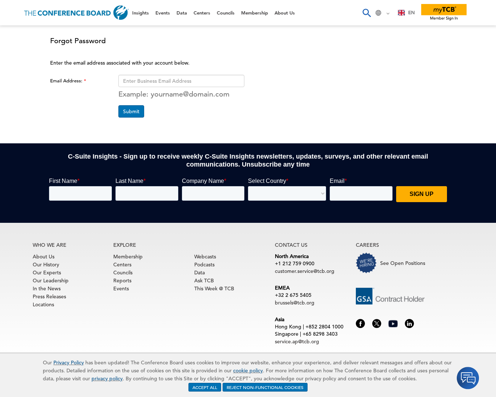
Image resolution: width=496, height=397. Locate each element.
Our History (46, 264)
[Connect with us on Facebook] (360, 323)
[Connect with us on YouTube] (393, 322)
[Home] (76, 12)
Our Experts (47, 272)
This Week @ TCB (32, 182)
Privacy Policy (68, 362)
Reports (122, 280)
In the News (47, 288)
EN (411, 12)
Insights (18, 34)
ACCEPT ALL (204, 387)
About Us (21, 145)
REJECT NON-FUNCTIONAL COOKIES (265, 387)
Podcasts (204, 264)
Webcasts (205, 256)
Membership (25, 127)
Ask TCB (204, 280)
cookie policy (248, 370)
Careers (19, 164)
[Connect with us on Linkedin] (409, 323)
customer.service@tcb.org (304, 271)
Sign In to (34, 200)
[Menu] (13, 12)
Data (14, 71)
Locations (43, 304)
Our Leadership (51, 280)
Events (17, 53)
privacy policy (107, 378)
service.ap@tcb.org (297, 341)
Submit (131, 111)
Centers (19, 90)
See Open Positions (402, 263)
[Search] (366, 13)
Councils (19, 108)
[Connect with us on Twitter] (376, 323)
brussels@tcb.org (294, 302)
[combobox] (406, 13)
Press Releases (49, 296)
